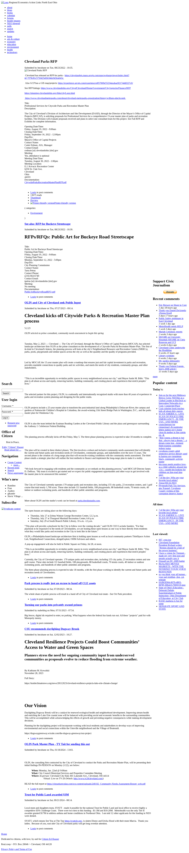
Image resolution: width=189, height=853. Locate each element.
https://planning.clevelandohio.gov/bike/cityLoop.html (50, 93)
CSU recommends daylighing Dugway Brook (52, 628)
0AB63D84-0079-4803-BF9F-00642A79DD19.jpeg (172, 583)
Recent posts (13, 467)
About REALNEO (168, 483)
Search (11, 470)
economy (11, 41)
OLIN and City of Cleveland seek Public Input (53, 302)
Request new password (14, 424)
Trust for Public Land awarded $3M (47, 794)
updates (10, 31)
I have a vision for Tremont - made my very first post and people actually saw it (172, 556)
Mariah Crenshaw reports (170, 331)
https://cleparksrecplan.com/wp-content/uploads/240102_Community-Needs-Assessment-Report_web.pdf (96, 784)
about (9, 7)
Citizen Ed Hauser (50, 839)
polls (9, 26)
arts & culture (13, 39)
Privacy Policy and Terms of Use (16, 849)
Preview (34, 200)
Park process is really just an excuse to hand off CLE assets (60, 583)
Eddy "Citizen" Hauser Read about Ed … (13, 448)
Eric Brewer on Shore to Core (173, 305)
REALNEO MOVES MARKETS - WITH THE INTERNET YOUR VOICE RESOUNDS (172, 567)
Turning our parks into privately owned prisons (53, 604)
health (10, 49)
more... (16, 465)
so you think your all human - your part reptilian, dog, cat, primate (172, 577)
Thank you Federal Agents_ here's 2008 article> (172, 367)
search (10, 28)
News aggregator (15, 473)
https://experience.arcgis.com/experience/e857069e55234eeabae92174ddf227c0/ (95, 83)
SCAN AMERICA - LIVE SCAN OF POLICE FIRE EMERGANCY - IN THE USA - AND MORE (171, 418)
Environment (36, 213)
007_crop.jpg (165, 540)
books (10, 13)
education (11, 44)
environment (13, 47)
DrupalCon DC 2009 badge (172, 561)
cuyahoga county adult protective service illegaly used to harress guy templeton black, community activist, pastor (173, 456)
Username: (7, 406)
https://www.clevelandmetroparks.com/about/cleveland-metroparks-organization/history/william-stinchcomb (75, 98)
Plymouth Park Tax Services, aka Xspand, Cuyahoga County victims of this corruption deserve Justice (172, 489)
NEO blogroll (13, 23)
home (9, 36)
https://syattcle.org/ (73, 821)
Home (4, 834)
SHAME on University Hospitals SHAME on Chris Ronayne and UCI (172, 340)
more (155, 376)
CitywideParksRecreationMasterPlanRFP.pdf (45, 182)
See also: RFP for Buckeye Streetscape (47, 223)
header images (13, 20)
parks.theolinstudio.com (89, 500)
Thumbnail (35, 197)
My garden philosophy (169, 361)
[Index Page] (5, 2)
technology (12, 52)
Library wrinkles (166, 355)
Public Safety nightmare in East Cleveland (171, 319)
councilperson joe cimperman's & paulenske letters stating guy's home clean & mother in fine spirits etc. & (172, 429)
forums (10, 18)
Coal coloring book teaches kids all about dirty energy (171, 409)
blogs (9, 10)
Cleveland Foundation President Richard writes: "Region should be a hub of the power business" (171, 546)
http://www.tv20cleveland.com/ (88, 778)
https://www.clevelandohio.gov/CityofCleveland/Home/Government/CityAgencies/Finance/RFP (86, 88)
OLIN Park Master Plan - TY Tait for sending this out (57, 744)
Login (33, 192)
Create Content (15, 462)
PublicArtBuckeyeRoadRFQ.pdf (40, 292)
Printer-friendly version (65, 203)
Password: (7, 411)
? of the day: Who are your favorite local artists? (171, 479)
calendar (11, 15)
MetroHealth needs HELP (171, 326)
